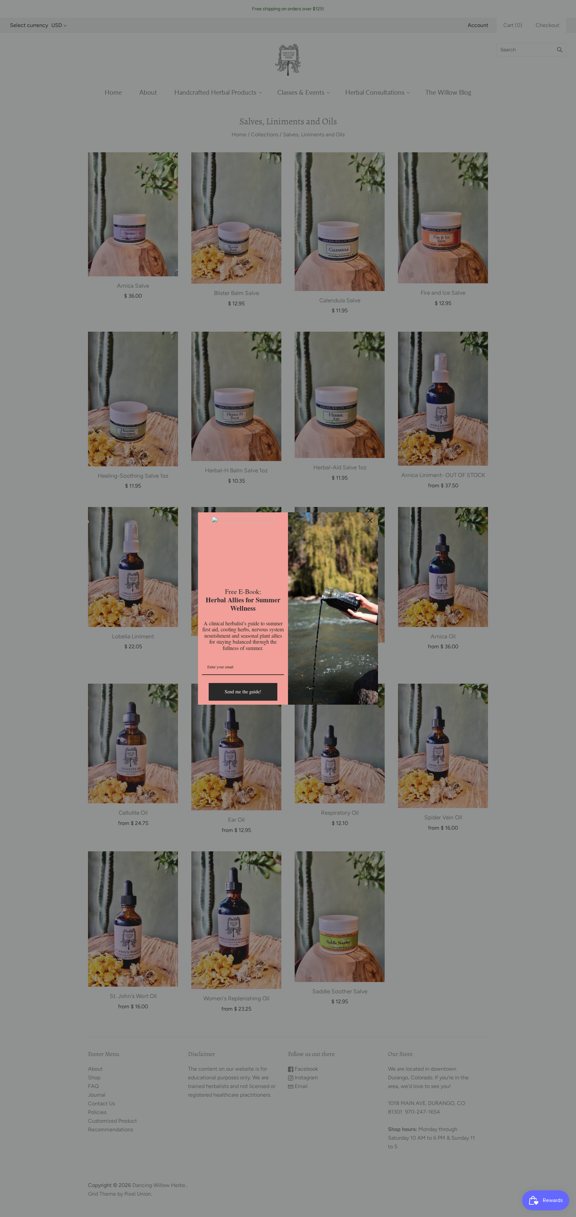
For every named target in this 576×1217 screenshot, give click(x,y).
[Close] (370, 520)
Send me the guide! (243, 691)
